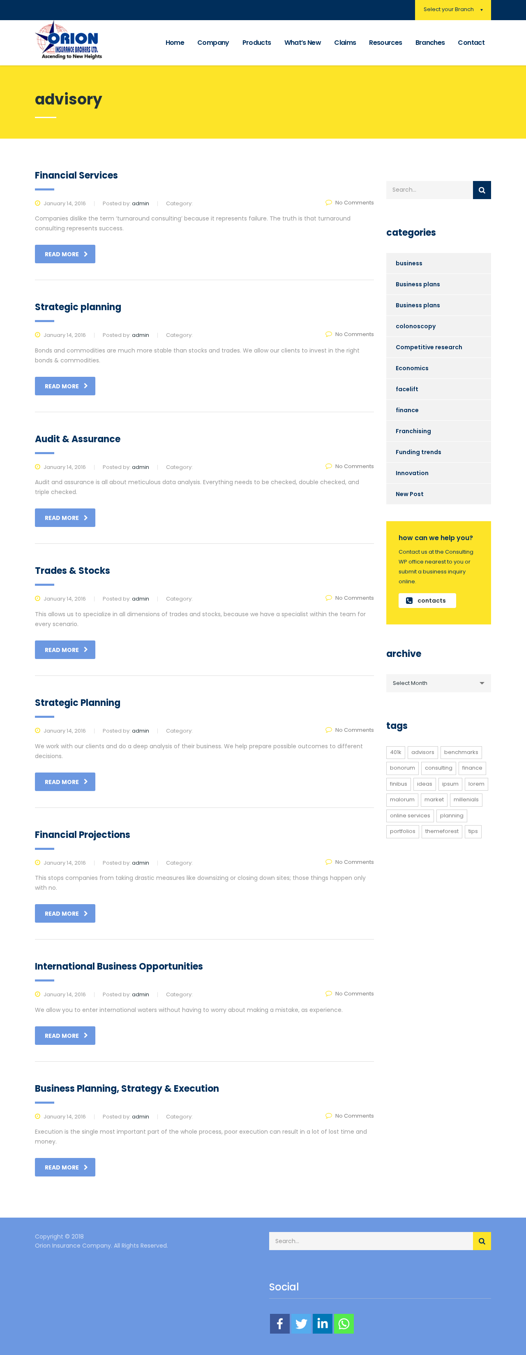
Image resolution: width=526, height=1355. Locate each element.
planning (452, 815)
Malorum (402, 799)
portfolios (402, 831)
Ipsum (450, 784)
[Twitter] (301, 1324)
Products (256, 42)
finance (407, 410)
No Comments (354, 202)
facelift (407, 389)
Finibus (398, 784)
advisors (422, 752)
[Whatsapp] (344, 1324)
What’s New (302, 42)
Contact (471, 42)
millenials (466, 799)
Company (213, 42)
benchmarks (461, 752)
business (409, 263)
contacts (432, 600)
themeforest (442, 831)
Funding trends (418, 452)
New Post (410, 494)
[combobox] (438, 683)
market (434, 799)
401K (395, 752)
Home (175, 42)
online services (410, 815)
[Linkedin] (322, 1324)
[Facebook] (280, 1324)
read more (62, 254)
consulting (438, 768)
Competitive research (429, 347)
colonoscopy (416, 326)
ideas (424, 784)
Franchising (413, 431)
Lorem (476, 784)
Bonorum (402, 768)
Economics (412, 368)
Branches (430, 42)
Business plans (418, 284)
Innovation (412, 473)
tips (473, 831)
